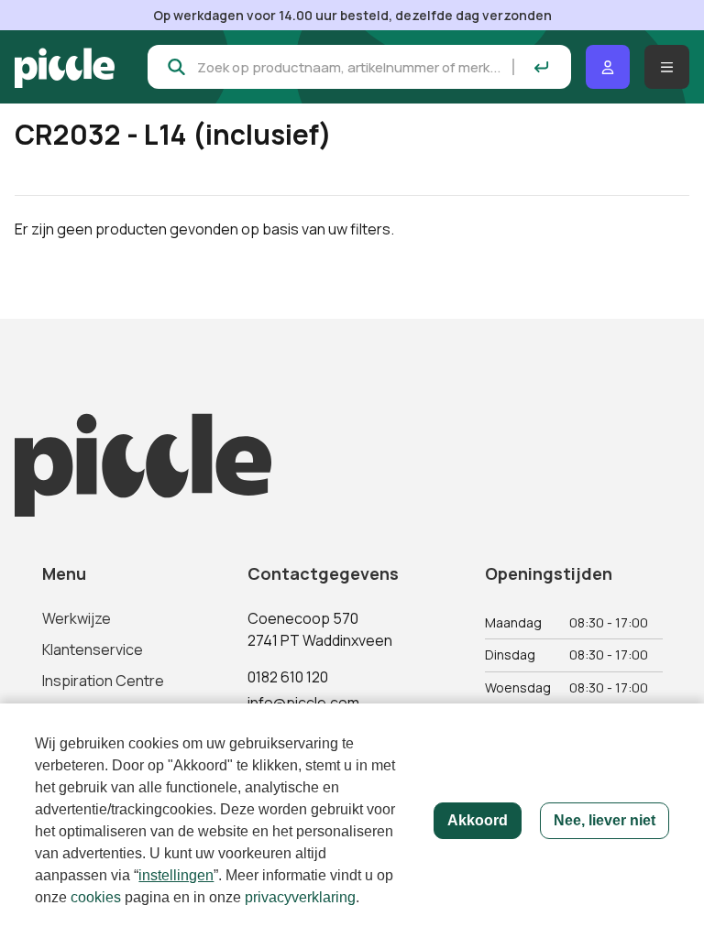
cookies (96, 897)
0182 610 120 (288, 677)
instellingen (176, 875)
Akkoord (477, 820)
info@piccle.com (303, 703)
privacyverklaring (300, 897)
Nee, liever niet (604, 820)
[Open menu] (666, 67)
